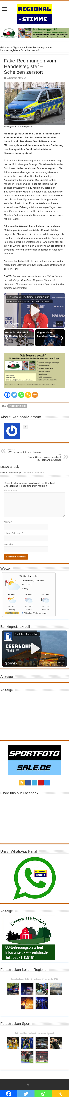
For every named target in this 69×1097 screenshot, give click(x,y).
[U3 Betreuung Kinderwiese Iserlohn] (34, 32)
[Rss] (22, 782)
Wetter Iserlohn (28, 576)
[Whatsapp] (21, 395)
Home (6, 47)
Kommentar (11, 490)
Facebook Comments (34, 472)
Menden (22, 78)
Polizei (15, 218)
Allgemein (18, 47)
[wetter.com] (12, 613)
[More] (35, 395)
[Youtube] (41, 782)
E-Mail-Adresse (13, 533)
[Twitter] (14, 395)
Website (8, 544)
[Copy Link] (28, 395)
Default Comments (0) (10, 472)
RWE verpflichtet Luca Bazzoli (24, 450)
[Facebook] (7, 395)
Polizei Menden (17, 406)
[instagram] (47, 782)
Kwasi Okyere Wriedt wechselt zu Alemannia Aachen (45, 457)
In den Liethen (39, 261)
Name (8, 521)
